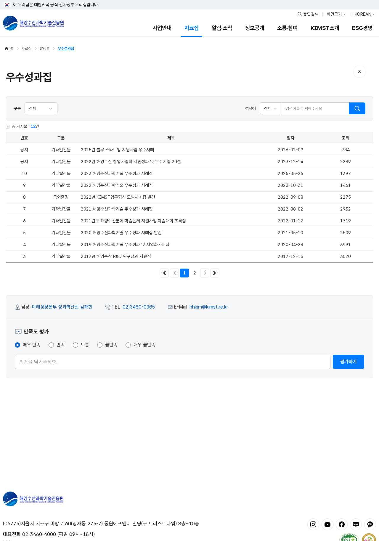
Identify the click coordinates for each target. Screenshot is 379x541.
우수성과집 (66, 48)
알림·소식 (222, 28)
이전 (174, 273)
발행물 (44, 48)
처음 (164, 273)
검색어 (250, 108)
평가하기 (348, 362)
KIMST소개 (325, 28)
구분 (17, 108)
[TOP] (359, 72)
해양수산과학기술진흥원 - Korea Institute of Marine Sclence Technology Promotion (33, 23)
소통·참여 (287, 28)
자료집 (191, 28)
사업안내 (161, 28)
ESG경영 (362, 28)
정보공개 (254, 28)
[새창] (313, 524)
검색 (357, 108)
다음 (204, 273)
